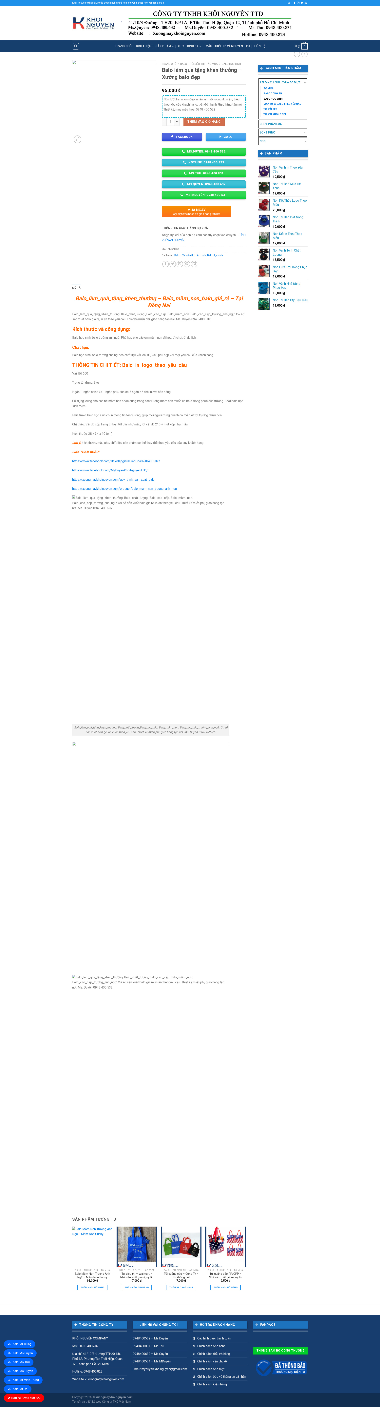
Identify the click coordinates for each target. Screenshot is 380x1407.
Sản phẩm (163, 46)
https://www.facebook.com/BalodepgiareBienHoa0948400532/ (116, 461)
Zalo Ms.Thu (21, 1362)
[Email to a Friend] (180, 264)
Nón (263, 141)
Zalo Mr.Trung (21, 1344)
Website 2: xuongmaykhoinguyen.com (98, 1379)
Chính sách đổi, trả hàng (213, 1354)
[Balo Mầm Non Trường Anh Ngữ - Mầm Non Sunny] (92, 1247)
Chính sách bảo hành (211, 1346)
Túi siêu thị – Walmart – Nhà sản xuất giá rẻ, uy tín (136, 1275)
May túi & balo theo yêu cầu (282, 103)
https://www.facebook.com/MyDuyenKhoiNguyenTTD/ (110, 470)
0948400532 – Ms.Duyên (150, 1338)
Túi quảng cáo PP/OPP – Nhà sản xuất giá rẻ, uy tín (225, 1275)
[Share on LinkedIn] (194, 264)
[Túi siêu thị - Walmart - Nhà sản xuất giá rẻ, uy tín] (137, 1247)
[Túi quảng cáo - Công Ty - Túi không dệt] (181, 1247)
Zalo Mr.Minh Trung (25, 1380)
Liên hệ (259, 46)
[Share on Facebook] (165, 264)
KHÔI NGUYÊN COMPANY (90, 1338)
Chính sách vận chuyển (212, 1361)
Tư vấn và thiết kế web (87, 1401)
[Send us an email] (306, 3)
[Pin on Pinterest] (187, 264)
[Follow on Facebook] (294, 3)
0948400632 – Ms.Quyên (150, 1354)
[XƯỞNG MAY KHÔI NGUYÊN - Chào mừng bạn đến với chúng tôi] (93, 23)
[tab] (76, 288)
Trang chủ (123, 46)
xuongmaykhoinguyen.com (114, 1397)
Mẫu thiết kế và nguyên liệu (228, 46)
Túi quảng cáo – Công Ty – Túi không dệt (181, 1275)
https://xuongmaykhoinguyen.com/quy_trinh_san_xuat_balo (113, 479)
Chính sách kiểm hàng (212, 1384)
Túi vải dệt (270, 109)
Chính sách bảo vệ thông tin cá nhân (221, 1376)
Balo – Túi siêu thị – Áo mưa (280, 82)
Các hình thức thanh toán (214, 1338)
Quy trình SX (188, 46)
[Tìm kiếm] (76, 46)
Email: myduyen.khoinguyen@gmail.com (160, 1369)
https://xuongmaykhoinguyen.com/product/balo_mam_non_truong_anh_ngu (124, 489)
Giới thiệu (143, 46)
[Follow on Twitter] (302, 3)
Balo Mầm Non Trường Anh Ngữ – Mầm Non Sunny (92, 1275)
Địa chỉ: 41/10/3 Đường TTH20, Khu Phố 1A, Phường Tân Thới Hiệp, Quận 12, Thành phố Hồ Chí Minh (97, 1359)
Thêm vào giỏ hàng (203, 122)
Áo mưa (268, 88)
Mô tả (76, 287)
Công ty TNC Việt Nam (116, 1401)
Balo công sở (272, 93)
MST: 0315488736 (85, 1346)
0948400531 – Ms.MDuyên (152, 1361)
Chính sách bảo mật (210, 1369)
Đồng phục (268, 132)
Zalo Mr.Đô (20, 1389)
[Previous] (72, 1262)
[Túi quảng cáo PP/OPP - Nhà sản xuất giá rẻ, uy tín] (225, 1247)
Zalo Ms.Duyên (22, 1353)
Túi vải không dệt (274, 114)
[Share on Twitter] (172, 264)
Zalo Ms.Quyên (22, 1371)
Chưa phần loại (271, 124)
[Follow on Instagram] (298, 3)
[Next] (246, 1262)
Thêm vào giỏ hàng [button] (92, 1287)
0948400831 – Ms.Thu (148, 1346)
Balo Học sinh (273, 98)
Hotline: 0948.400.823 (26, 1398)
